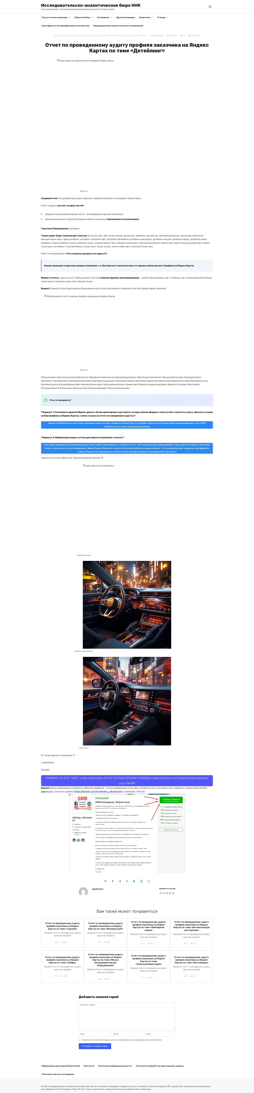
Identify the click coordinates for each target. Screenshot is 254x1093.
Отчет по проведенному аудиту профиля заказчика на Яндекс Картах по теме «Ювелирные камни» (148, 926)
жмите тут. (47, 791)
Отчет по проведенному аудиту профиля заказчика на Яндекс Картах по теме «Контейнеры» (191, 960)
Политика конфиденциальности (115, 1066)
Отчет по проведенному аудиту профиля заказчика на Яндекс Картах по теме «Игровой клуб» (105, 926)
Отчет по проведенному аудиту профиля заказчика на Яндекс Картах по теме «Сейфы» (62, 960)
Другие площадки (125, 17)
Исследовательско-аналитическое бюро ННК (90, 5)
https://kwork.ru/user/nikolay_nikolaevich (98, 791)
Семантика (144, 17)
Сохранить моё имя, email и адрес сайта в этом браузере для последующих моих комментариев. (122, 1040)
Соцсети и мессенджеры (55, 17)
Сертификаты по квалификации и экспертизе (65, 26)
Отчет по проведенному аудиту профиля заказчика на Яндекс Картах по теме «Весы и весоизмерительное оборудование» (105, 960)
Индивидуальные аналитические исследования (118, 26)
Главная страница (61, 36)
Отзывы (161, 17)
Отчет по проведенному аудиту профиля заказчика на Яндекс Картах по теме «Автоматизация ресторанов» (192, 926)
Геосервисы (103, 17)
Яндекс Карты (158, 36)
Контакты (89, 1066)
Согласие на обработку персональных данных (160, 1066)
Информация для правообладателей (61, 1066)
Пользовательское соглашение (58, 1074)
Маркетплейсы (82, 17)
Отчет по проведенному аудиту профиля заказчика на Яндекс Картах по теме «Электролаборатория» (148, 960)
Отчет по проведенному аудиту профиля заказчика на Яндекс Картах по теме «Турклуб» (62, 926)
